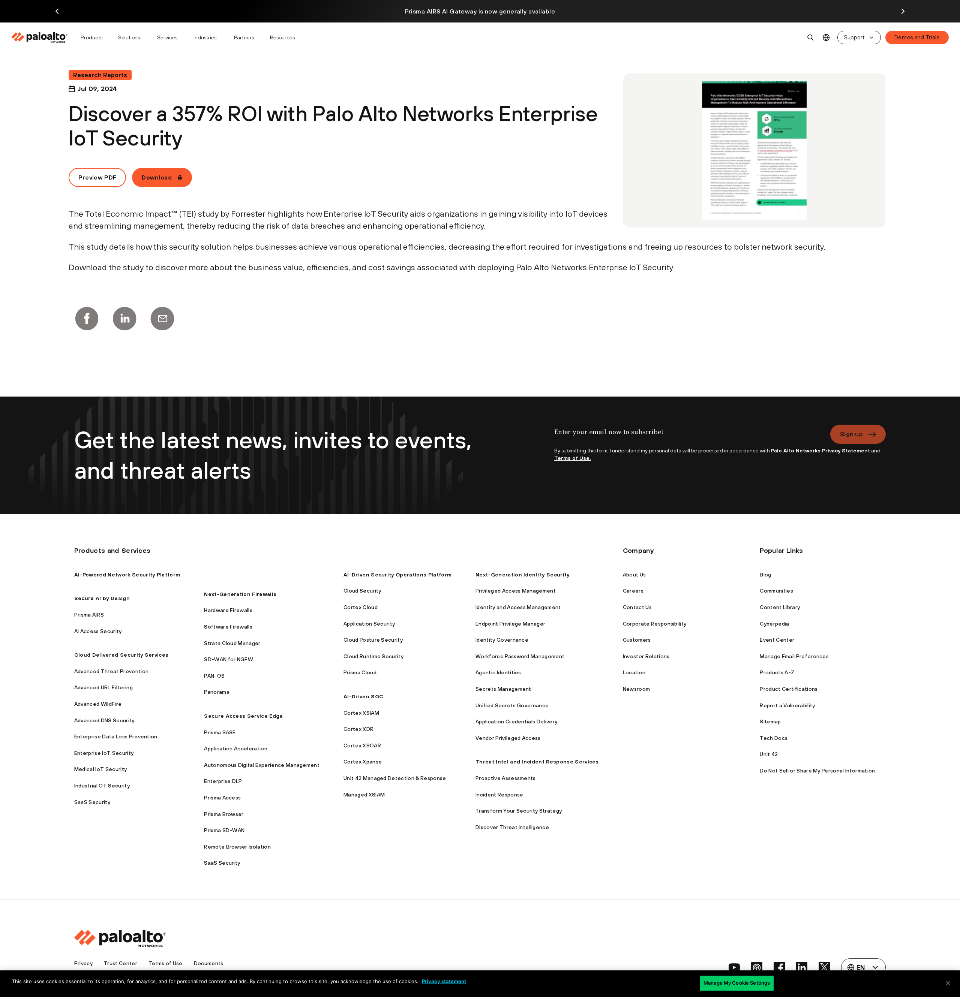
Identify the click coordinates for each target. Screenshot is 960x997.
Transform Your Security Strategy (519, 811)
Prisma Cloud (360, 672)
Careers (633, 591)
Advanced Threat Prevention (111, 671)
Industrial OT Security (102, 786)
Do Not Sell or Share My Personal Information (817, 771)
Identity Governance (502, 640)
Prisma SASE (220, 732)
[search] (810, 37)
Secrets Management (503, 689)
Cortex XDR (359, 729)
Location (634, 672)
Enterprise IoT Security (104, 753)
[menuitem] (42, 37)
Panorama (217, 692)
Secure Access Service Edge (243, 716)
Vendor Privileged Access (508, 738)
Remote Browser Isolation (237, 847)
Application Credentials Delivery (516, 722)
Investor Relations (646, 656)
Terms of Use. (572, 458)
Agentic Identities (498, 672)
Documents (209, 963)
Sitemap (770, 722)
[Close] (948, 983)
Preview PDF (97, 177)
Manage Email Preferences (794, 656)
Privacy (83, 963)
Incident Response (499, 795)
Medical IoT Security (100, 769)
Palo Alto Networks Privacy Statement (820, 451)
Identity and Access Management (518, 607)
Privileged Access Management (516, 591)
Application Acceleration (235, 748)
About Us (634, 575)
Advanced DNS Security (104, 720)
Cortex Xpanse (363, 762)
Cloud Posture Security (373, 640)
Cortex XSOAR (362, 745)
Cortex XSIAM (361, 713)
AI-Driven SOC (363, 696)
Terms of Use (165, 963)
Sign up (851, 434)
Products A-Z (777, 672)
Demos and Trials (917, 37)
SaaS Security (92, 802)
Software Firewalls (228, 627)
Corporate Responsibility (655, 624)
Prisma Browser (223, 814)
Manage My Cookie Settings (737, 983)
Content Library (780, 607)
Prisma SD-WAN (224, 830)
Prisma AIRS (89, 615)
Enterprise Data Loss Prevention (116, 737)
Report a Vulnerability (787, 705)
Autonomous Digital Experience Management (262, 765)
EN (826, 37)
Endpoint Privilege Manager (510, 624)
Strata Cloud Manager (232, 643)
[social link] (734, 967)
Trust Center (120, 963)
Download (157, 177)
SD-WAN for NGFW (228, 659)
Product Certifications (789, 689)
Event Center (777, 640)
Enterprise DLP (223, 781)
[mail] (162, 319)
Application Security (369, 624)
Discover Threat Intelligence (512, 827)
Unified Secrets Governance (512, 705)
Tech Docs (774, 738)
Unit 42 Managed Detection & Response (395, 778)
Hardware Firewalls (228, 610)
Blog (765, 575)
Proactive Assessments (506, 778)
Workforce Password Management (520, 656)
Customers (637, 640)
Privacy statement (444, 981)
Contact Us (637, 607)
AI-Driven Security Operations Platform (398, 575)
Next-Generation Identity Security (523, 575)
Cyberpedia (774, 624)
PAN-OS (214, 676)
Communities (776, 591)
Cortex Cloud (361, 607)
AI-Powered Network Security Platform (127, 575)
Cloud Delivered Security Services (121, 655)
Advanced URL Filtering (103, 687)
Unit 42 (769, 754)
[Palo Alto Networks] (40, 37)
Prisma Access (222, 798)
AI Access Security (98, 631)
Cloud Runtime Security (374, 656)
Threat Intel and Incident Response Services (537, 762)
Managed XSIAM (364, 795)
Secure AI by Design (102, 598)
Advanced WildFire (98, 704)
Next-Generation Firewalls (240, 594)
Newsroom (636, 689)
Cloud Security (362, 591)
